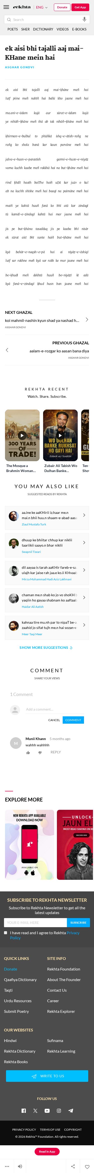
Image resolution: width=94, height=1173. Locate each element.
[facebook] (24, 1111)
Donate (62, 7)
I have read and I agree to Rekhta (44, 935)
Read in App (47, 1151)
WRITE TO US (52, 1076)
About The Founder (64, 980)
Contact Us (57, 990)
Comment (73, 720)
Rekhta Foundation (63, 969)
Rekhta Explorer (61, 1011)
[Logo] (22, 7)
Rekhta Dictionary (19, 1051)
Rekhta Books (16, 1062)
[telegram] (71, 1111)
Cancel (54, 720)
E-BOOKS (79, 29)
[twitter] (35, 1111)
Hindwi (10, 1040)
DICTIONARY (43, 29)
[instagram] (59, 1111)
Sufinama (55, 1040)
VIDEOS (63, 29)
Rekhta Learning (61, 1051)
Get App (80, 7)
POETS (13, 29)
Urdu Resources (18, 1001)
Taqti (8, 990)
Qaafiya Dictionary (20, 980)
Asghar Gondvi (20, 67)
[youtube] (47, 1111)
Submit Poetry (16, 1011)
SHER (25, 29)
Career (53, 1001)
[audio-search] (84, 19)
